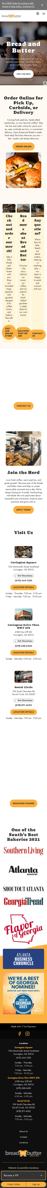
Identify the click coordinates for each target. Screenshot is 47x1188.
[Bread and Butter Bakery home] (11, 16)
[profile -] (37, 13)
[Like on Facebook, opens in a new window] (19, 1034)
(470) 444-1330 (23, 1057)
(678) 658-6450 (23, 1088)
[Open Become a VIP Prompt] (41, 1175)
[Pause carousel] (45, 83)
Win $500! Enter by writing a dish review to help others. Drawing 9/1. (18, 5)
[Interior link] (9, 208)
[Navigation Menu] (43, 14)
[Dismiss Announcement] (42, 5)
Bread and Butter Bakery (23, 1153)
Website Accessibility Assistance (23, 1167)
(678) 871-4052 (23, 1111)
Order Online (13, 1184)
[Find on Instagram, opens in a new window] (27, 1034)
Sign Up (36, 1184)
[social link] (37, 210)
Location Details (23, 587)
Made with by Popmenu (19, 1026)
